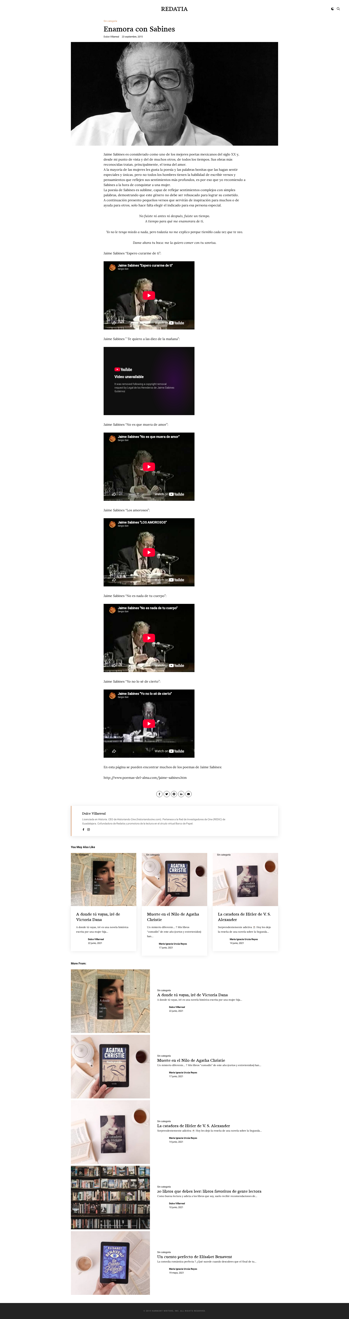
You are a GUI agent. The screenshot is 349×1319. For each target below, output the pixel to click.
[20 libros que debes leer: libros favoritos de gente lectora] (110, 1197)
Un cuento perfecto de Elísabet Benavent (194, 1256)
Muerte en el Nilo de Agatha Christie (191, 1060)
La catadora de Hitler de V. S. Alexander (193, 1125)
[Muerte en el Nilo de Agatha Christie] (110, 1066)
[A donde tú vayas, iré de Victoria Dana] (110, 1001)
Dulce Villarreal (111, 36)
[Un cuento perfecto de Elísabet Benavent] (110, 1263)
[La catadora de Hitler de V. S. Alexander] (110, 1132)
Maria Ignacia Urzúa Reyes (173, 943)
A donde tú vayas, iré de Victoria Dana (192, 994)
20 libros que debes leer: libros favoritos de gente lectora (209, 1191)
